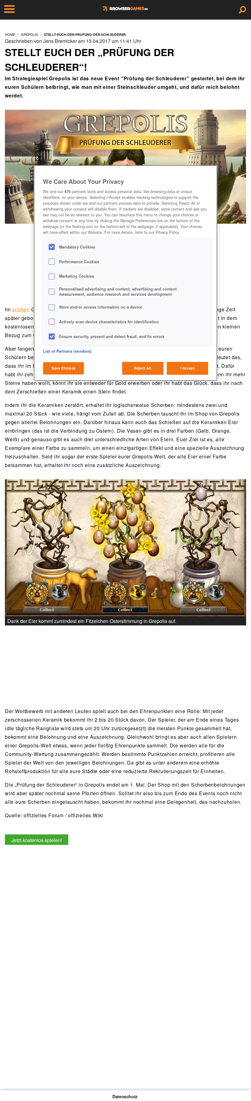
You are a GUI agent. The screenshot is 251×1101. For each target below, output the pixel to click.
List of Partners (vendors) (67, 351)
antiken (21, 309)
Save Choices (63, 368)
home (10, 34)
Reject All (142, 368)
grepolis (29, 34)
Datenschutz (124, 1096)
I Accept (187, 368)
